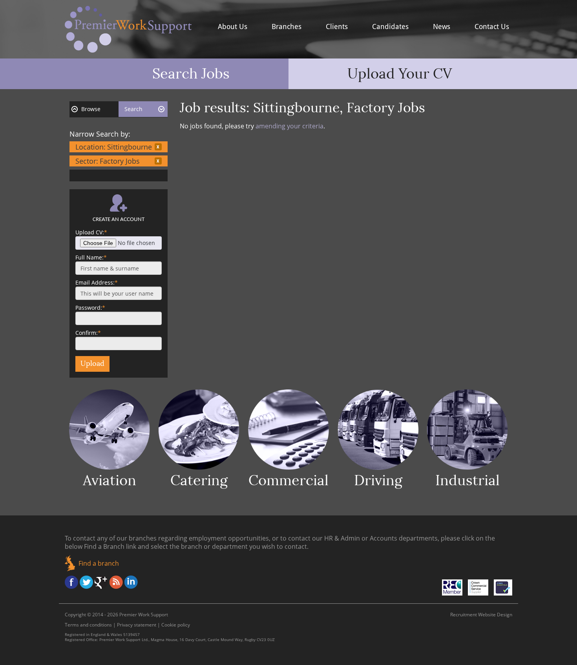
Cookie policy (175, 624)
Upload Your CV (399, 73)
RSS (116, 582)
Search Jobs (191, 73)
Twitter (86, 582)
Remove (158, 146)
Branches (286, 27)
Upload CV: (91, 232)
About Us (232, 27)
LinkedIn (131, 582)
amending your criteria (289, 126)
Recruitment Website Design (481, 614)
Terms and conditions (88, 624)
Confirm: (88, 332)
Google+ (101, 582)
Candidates (390, 27)
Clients (337, 27)
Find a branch (99, 563)
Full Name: (91, 257)
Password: (90, 307)
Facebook (71, 582)
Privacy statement (136, 624)
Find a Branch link (110, 546)
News (441, 27)
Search (133, 109)
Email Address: (96, 282)
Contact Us (492, 27)
